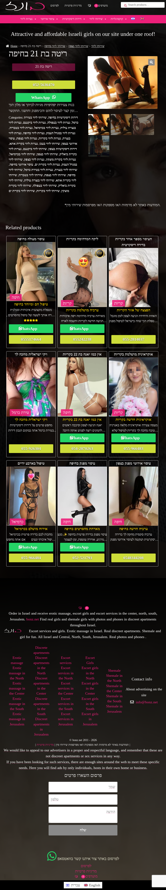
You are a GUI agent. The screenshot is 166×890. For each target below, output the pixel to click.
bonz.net (32, 619)
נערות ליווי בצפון (34, 159)
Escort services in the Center (65, 688)
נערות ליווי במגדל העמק (60, 133)
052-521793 (82, 558)
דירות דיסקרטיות (71, 18)
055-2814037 (133, 339)
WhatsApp (40, 97)
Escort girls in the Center (90, 688)
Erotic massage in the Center (17, 688)
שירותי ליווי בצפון (78, 46)
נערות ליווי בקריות (50, 138)
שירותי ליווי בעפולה (45, 185)
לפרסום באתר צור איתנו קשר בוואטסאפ (88, 858)
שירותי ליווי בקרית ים (22, 191)
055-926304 (31, 448)
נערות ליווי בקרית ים (47, 164)
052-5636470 (43, 84)
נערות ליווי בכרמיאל (46, 128)
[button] (151, 62)
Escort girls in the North (90, 673)
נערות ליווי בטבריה (21, 128)
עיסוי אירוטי (47, 18)
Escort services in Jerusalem (65, 719)
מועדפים (100, 5)
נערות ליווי (26, 18)
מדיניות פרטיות (73, 5)
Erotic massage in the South (17, 704)
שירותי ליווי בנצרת (66, 169)
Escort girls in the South (90, 704)
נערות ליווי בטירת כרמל (38, 169)
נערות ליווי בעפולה (58, 122)
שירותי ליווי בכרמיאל (22, 154)
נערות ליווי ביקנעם (34, 122)
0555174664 (31, 339)
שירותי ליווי (96, 18)
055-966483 (133, 448)
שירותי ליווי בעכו (49, 143)
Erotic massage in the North (17, 673)
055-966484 (31, 558)
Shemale (114, 670)
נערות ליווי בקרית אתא (24, 143)
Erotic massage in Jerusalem (17, 719)
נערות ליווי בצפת (26, 138)
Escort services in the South (65, 704)
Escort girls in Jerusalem (90, 719)
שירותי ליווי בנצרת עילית (39, 180)
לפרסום (54, 5)
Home (14, 46)
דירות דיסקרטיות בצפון (62, 149)
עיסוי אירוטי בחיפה (21, 164)
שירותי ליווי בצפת (55, 175)
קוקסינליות (117, 18)
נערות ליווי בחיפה (34, 133)
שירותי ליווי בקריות (48, 191)
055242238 (82, 339)
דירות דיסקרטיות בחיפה (63, 117)
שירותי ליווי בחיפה (54, 46)
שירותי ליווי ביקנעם (35, 149)
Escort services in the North (65, 673)
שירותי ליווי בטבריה (31, 175)
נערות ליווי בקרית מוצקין (61, 159)
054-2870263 (82, 448)
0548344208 (133, 558)
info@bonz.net (147, 702)
